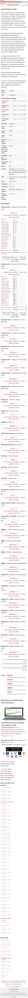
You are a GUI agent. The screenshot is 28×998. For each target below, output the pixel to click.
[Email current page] (20, 756)
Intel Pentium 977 (5, 925)
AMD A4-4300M (4, 248)
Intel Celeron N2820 (5, 225)
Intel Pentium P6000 (5, 851)
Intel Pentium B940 (5, 865)
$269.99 (9, 688)
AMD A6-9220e (4, 243)
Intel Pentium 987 (5, 901)
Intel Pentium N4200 (5, 897)
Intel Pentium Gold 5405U (7, 802)
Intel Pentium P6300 (5, 879)
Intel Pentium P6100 (5, 894)
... (26, 5)
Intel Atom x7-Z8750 (5, 290)
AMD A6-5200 (4, 299)
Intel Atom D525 (5, 947)
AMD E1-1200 (4, 975)
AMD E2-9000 (4, 240)
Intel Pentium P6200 (5, 890)
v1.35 (2, 696)
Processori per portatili (17, 982)
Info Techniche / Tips (6, 982)
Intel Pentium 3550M (6, 816)
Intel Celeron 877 (5, 972)
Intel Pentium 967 (5, 862)
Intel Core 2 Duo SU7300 (6, 236)
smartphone (23, 259)
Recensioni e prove (13, 5)
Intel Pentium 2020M (6, 788)
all (12, 259)
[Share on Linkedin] (16, 756)
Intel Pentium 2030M (6, 812)
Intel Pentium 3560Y (5, 915)
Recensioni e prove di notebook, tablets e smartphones (13, 981)
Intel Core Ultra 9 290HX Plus (6, 307)
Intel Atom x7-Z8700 (5, 281)
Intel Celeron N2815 (5, 222)
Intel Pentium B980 (5, 809)
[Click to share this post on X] (19, 753)
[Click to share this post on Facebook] (7, 753)
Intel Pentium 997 (5, 904)
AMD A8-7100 (4, 300)
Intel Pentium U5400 (5, 855)
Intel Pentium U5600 (5, 929)
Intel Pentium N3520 (5, 285)
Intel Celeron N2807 (5, 230)
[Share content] (4, 753)
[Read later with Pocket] (7, 756)
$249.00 (9, 684)
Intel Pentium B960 (5, 823)
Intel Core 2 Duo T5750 (6, 968)
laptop (16, 259)
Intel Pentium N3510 (5, 858)
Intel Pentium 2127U (5, 844)
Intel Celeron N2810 (5, 227)
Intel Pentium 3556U (5, 872)
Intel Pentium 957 (5, 876)
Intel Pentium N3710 (5, 295)
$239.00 (9, 675)
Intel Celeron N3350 (5, 242)
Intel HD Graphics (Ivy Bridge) (16, 177)
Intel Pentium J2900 (5, 922)
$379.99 (9, 680)
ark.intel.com (12, 194)
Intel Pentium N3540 (5, 297)
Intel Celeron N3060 (5, 233)
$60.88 (9, 692)
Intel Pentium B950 (5, 805)
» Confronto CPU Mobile (7, 762)
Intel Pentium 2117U (5, 883)
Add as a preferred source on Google (15, 749)
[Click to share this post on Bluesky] (15, 753)
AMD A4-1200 (4, 219)
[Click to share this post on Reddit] (23, 753)
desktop (13, 261)
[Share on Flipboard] (11, 756)
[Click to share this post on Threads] (11, 753)
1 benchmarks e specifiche (10, 215)
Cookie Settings (14, 989)
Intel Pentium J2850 (5, 908)
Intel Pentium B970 (5, 830)
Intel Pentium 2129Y (6, 918)
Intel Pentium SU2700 (6, 932)
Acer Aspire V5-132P (19, 744)
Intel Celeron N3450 (5, 302)
